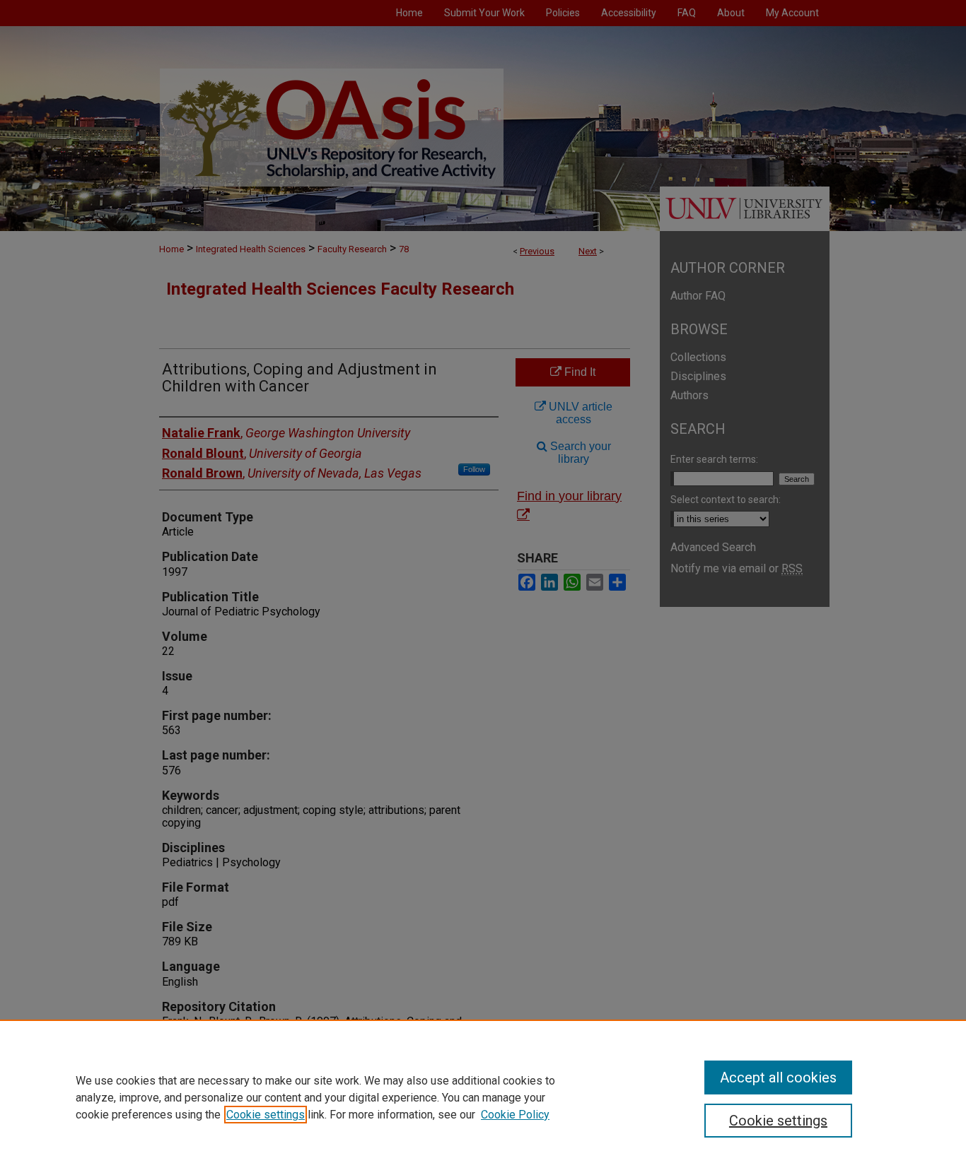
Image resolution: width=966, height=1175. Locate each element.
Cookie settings (265, 1114)
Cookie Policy (515, 1114)
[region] (483, 1097)
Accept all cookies (778, 1077)
